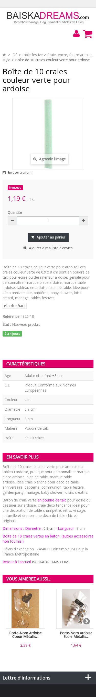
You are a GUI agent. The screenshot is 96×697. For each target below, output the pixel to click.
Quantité (15, 212)
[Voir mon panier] (87, 34)
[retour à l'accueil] (4, 54)
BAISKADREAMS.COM (50, 561)
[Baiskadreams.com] (48, 17)
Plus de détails (14, 306)
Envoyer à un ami (20, 172)
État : (7, 324)
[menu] (76, 33)
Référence (11, 316)
